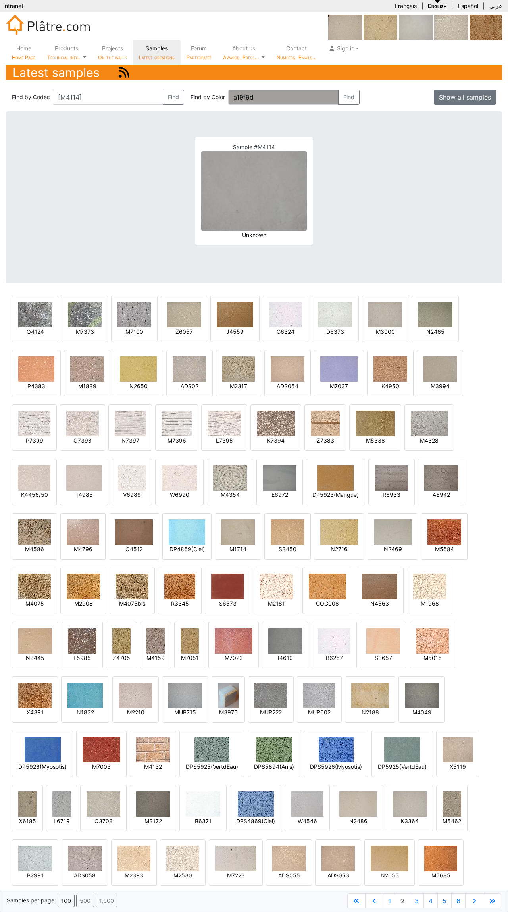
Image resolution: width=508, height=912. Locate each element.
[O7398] (82, 422)
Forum (199, 52)
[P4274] (380, 26)
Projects (112, 52)
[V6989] (132, 477)
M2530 (182, 875)
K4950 (390, 386)
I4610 (285, 657)
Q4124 (35, 331)
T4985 (84, 494)
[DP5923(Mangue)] (336, 477)
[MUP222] (270, 694)
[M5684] (444, 531)
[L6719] (61, 803)
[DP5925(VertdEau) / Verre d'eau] (402, 749)
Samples (157, 52)
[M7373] (85, 314)
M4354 (230, 494)
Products (63, 52)
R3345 (180, 603)
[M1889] (87, 368)
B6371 (203, 821)
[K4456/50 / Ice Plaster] (34, 477)
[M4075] (34, 586)
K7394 (276, 440)
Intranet (13, 5)
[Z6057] (184, 314)
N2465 (435, 331)
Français (406, 5)
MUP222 (271, 712)
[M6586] (451, 26)
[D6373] (335, 314)
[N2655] (389, 857)
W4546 (307, 821)
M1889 (87, 386)
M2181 (276, 603)
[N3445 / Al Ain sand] (35, 640)
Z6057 (184, 331)
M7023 (234, 657)
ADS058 (85, 875)
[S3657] (383, 640)
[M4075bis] (132, 586)
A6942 (441, 494)
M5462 (452, 821)
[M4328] (429, 422)
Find (173, 97)
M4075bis (132, 603)
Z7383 (325, 440)
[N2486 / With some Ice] (358, 803)
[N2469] (393, 531)
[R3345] (179, 586)
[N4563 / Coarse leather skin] (379, 586)
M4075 (34, 603)
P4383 (36, 386)
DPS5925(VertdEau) (212, 766)
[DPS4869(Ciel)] (256, 803)
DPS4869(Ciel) (255, 821)
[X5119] (458, 749)
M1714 (237, 549)
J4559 (235, 331)
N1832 (85, 712)
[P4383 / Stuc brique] (36, 368)
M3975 (228, 712)
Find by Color (207, 97)
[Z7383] (325, 422)
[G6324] (285, 314)
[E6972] (279, 477)
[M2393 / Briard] (133, 857)
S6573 (228, 603)
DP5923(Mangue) (335, 494)
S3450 (287, 549)
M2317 (238, 386)
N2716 (339, 549)
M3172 (153, 821)
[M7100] (134, 314)
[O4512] (134, 531)
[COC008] (327, 586)
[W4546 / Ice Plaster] (307, 803)
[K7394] (276, 422)
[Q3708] (103, 803)
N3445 (35, 657)
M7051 (190, 657)
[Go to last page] (492, 900)
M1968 (430, 603)
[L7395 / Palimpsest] (224, 422)
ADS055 (289, 875)
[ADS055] (289, 857)
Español (468, 5)
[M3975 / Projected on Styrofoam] (228, 694)
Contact (296, 52)
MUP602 (319, 712)
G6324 (285, 331)
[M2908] (83, 586)
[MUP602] (319, 694)
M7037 (339, 386)
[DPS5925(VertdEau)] (211, 749)
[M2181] (276, 586)
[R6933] (391, 477)
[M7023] (233, 640)
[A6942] (441, 477)
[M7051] (190, 640)
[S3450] (287, 531)
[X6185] (27, 803)
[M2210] (135, 694)
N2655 (390, 875)
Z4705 (121, 657)
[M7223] (235, 857)
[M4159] (155, 640)
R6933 (391, 494)
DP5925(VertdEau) (402, 766)
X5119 (458, 766)
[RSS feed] (124, 72)
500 (85, 900)
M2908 (83, 603)
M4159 (155, 657)
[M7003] (101, 749)
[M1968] (429, 586)
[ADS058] (85, 857)
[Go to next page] (474, 900)
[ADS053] (338, 857)
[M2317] (238, 368)
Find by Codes (31, 97)
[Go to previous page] (374, 900)
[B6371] (203, 803)
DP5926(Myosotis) (42, 766)
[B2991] (35, 857)
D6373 (335, 331)
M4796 (83, 549)
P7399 (34, 440)
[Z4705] (121, 640)
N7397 (130, 440)
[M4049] (422, 694)
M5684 (444, 549)
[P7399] (34, 422)
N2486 (358, 821)
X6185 (27, 821)
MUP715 (185, 712)
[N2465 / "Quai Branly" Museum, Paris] (435, 314)
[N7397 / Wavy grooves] (130, 422)
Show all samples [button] (465, 97)
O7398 (82, 440)
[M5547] (416, 26)
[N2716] (339, 531)
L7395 (224, 440)
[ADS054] (287, 368)
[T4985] (84, 477)
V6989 (132, 494)
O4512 (134, 549)
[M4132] (153, 749)
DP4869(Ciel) (187, 549)
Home (23, 52)
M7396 (176, 440)
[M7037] (339, 368)
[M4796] (83, 531)
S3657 (383, 657)
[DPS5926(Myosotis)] (336, 749)
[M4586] (34, 531)
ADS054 (287, 386)
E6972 (279, 494)
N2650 (138, 386)
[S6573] (227, 586)
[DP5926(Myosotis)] (43, 749)
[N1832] (85, 694)
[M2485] (486, 26)
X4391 (35, 712)
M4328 (429, 440)
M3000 (385, 331)
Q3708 (103, 821)
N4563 (379, 603)
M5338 (375, 440)
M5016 (432, 657)
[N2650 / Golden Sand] (138, 368)
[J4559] (235, 314)
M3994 (440, 386)
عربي (495, 5)
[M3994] (440, 368)
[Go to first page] (356, 900)
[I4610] (285, 640)
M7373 (85, 331)
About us (241, 52)
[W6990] (179, 477)
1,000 (106, 900)
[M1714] (238, 531)
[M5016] (432, 640)
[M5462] (452, 803)
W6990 (179, 494)
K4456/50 (34, 494)
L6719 (62, 821)
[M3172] (153, 803)
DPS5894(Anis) (274, 766)
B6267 (334, 657)
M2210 (135, 712)
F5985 (82, 657)
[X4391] (35, 694)
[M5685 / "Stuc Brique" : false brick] (440, 857)
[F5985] (82, 640)
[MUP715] (185, 694)
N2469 (393, 549)
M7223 (236, 875)
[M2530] (182, 857)
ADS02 (189, 386)
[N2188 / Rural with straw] (370, 694)
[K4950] (390, 368)
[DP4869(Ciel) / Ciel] (187, 531)
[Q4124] (35, 314)
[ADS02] (189, 368)
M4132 (153, 766)
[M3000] (385, 314)
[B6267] (334, 640)
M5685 (440, 875)
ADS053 (338, 875)
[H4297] (345, 26)
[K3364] (410, 803)
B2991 (35, 875)
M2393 (134, 875)
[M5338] (375, 422)
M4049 (421, 712)
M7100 (134, 331)
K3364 (410, 821)
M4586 (34, 549)
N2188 (370, 712)
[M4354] (230, 477)
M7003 (101, 766)
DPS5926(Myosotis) (336, 766)
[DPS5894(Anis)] (274, 749)
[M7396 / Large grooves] (177, 422)
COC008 (327, 603)
